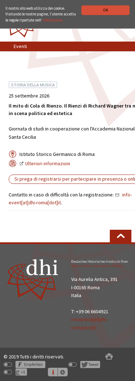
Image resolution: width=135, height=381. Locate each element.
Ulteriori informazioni (47, 163)
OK (105, 10)
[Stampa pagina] (109, 357)
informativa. (53, 20)
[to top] (120, 236)
